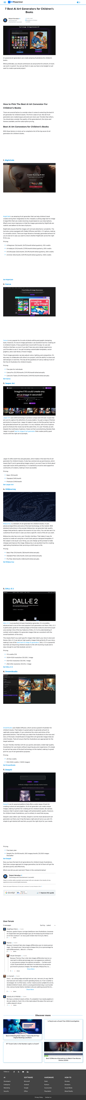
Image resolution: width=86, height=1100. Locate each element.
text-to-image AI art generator (25, 431)
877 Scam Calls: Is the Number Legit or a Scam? (22, 1044)
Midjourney (10, 489)
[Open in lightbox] (29, 177)
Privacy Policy (39, 1097)
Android (26, 1085)
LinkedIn (27, 1072)
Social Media (68, 1088)
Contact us (48, 1097)
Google (26, 1088)
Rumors (46, 1085)
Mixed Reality (69, 1091)
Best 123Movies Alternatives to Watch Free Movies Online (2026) (63, 1059)
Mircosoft (27, 1081)
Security (6, 1091)
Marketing (7, 1088)
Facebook (14, 1072)
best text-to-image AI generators (28, 643)
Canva (8, 284)
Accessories (48, 1088)
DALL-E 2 (9, 589)
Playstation (47, 1091)
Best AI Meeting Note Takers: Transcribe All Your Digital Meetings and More (22, 1037)
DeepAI (8, 770)
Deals (46, 1081)
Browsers (67, 1085)
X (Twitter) (18, 1072)
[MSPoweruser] (15, 2)
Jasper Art (10, 383)
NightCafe (9, 160)
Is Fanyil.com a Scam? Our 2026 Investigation (63, 1021)
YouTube (23, 1072)
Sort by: (42, 925)
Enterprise (7, 1085)
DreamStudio (11, 671)
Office (26, 1091)
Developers (7, 1081)
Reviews (67, 1081)
